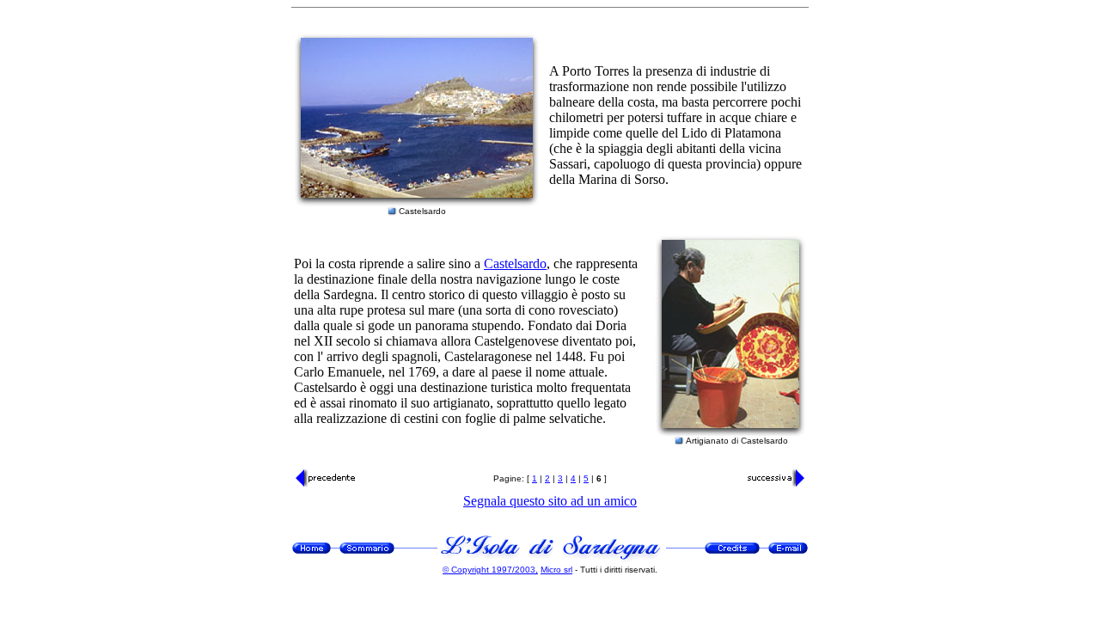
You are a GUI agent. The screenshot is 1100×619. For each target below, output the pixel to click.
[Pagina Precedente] (326, 483)
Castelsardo (515, 263)
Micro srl (556, 569)
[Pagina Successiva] (774, 483)
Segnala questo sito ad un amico (550, 500)
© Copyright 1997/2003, (490, 569)
